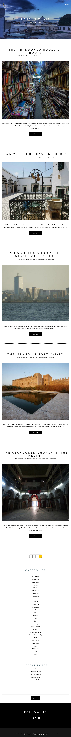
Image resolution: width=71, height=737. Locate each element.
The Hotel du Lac (36, 671)
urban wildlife (35, 643)
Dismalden (23, 55)
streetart (35, 629)
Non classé (35, 607)
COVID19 (35, 588)
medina (43, 157)
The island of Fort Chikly (35, 354)
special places (51, 55)
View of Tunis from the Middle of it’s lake (35, 254)
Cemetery (35, 585)
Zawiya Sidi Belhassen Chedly (35, 154)
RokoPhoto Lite (28, 734)
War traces (35, 649)
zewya (53, 157)
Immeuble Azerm (35, 677)
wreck (35, 651)
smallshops (35, 624)
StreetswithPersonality (35, 635)
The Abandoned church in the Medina (35, 454)
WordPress (44, 734)
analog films (35, 577)
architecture (35, 579)
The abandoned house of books (35, 51)
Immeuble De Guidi (35, 680)
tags (35, 638)
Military (35, 602)
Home (67, 4)
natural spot (35, 604)
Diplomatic (35, 593)
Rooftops (35, 615)
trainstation (35, 640)
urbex (35, 646)
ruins (35, 618)
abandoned (44, 55)
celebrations (35, 582)
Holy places (35, 596)
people (36, 613)
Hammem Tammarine (35, 669)
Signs (35, 621)
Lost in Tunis (35, 19)
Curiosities (35, 590)
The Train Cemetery (35, 674)
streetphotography (35, 632)
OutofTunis (35, 610)
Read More (35, 134)
